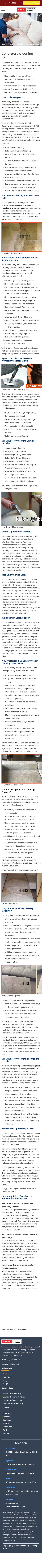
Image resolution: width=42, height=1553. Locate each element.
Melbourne (7, 1427)
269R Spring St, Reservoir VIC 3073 (20, 1473)
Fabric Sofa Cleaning (12, 1393)
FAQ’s (5, 1384)
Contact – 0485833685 (10, 1364)
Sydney (6, 1433)
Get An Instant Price (31, 3)
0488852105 (35, 214)
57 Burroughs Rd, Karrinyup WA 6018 (21, 1482)
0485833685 (11, 3)
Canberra (7, 1420)
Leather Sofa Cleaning (12, 1400)
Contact (7, 1377)
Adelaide (7, 1413)
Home (5, 1374)
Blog (5, 1380)
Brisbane (6, 1417)
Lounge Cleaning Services (14, 1397)
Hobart (6, 1423)
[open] (3, 9)
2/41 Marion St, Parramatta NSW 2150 (21, 1464)
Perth (5, 1430)
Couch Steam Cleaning (13, 1403)
